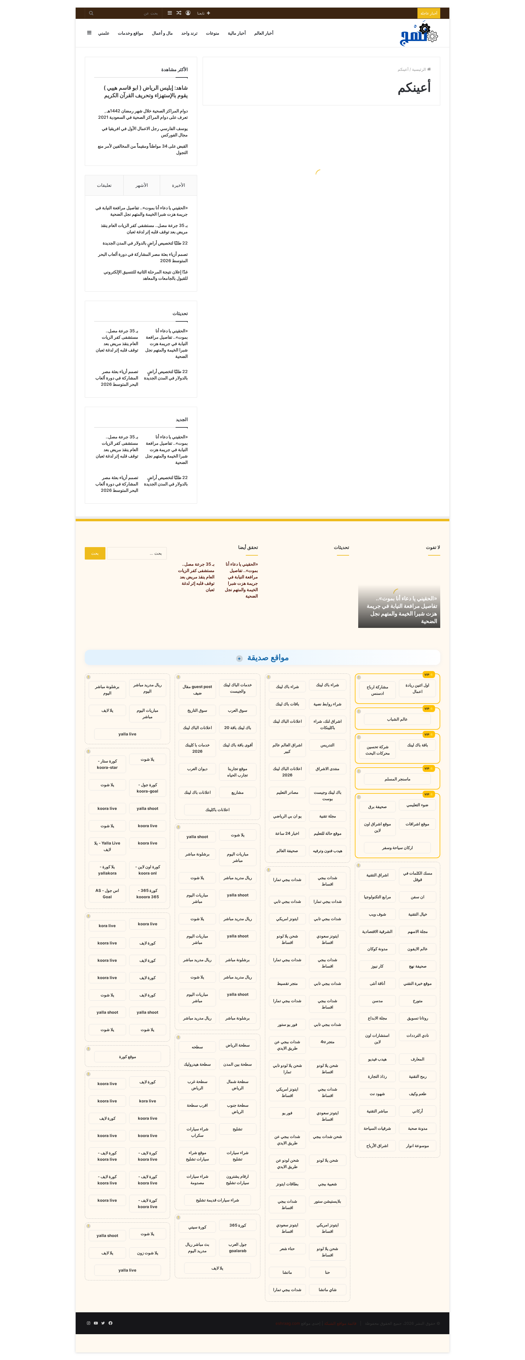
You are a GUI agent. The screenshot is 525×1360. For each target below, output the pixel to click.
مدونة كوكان (377, 948)
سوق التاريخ (197, 710)
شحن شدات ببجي (327, 1136)
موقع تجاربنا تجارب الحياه (237, 771)
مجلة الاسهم (418, 931)
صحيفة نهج (418, 966)
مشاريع (238, 792)
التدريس (328, 744)
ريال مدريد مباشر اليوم (147, 688)
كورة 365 (237, 1225)
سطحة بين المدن (237, 1064)
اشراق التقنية (377, 874)
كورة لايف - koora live (147, 1156)
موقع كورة (127, 1056)
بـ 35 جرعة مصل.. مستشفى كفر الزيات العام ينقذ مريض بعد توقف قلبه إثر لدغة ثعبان (196, 576)
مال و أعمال (162, 33)
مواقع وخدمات (130, 33)
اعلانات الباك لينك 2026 (287, 771)
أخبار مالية (237, 33)
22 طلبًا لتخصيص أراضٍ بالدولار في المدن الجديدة (145, 242)
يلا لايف (217, 1268)
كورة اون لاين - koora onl (147, 869)
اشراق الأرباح (377, 1145)
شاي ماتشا (328, 1289)
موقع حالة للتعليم (327, 833)
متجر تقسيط (287, 983)
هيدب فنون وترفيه (327, 850)
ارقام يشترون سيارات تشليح (237, 1179)
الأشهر (142, 185)
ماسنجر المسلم (397, 778)
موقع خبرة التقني (417, 983)
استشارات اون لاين (377, 1038)
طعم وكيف (417, 1093)
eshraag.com (288, 1323)
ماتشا (287, 1272)
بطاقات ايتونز (287, 1183)
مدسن (377, 1000)
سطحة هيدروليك (197, 1064)
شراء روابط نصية (327, 703)
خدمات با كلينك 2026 (197, 748)
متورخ (418, 1000)
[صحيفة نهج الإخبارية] (419, 33)
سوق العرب (237, 710)
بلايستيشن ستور (327, 1201)
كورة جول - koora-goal (147, 787)
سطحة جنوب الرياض (238, 1108)
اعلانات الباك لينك (287, 721)
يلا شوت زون (147, 1252)
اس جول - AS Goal (107, 893)
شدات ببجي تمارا (287, 879)
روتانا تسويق (417, 1018)
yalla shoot (197, 836)
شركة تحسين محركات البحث (377, 749)
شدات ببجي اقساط (327, 880)
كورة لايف (147, 942)
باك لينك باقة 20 (237, 727)
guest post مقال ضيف (197, 689)
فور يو (287, 1112)
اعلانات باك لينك (197, 792)
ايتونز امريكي (287, 918)
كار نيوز (377, 966)
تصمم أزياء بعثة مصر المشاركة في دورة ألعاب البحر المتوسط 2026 (116, 378)
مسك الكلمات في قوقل (417, 876)
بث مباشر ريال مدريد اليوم (197, 1247)
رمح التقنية (418, 1076)
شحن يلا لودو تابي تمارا (287, 1068)
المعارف (417, 1059)
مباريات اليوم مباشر (238, 857)
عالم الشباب (397, 719)
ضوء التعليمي (417, 804)
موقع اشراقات (417, 823)
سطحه (197, 1046)
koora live (107, 808)
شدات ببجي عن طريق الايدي (287, 1044)
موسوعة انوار (417, 1145)
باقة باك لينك (417, 744)
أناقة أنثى (377, 983)
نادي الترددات (418, 1035)
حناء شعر (287, 1248)
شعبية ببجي (327, 1183)
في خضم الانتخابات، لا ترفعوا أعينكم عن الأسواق (268, 190)
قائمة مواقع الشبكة (340, 1323)
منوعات (212, 33)
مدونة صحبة (417, 1128)
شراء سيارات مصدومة (197, 1179)
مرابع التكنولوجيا (377, 896)
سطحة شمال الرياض (238, 1084)
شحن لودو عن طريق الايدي (287, 1163)
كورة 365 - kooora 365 (147, 893)
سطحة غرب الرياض (197, 1084)
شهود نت (377, 1093)
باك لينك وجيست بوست (327, 795)
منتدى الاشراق (327, 768)
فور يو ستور (287, 1024)
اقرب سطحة (197, 1105)
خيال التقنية (417, 914)
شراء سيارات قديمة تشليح (217, 1199)
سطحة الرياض (238, 1045)
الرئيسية (419, 69)
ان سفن (417, 896)
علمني (103, 33)
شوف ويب (377, 914)
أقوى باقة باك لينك (238, 744)
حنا (327, 1272)
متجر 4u (328, 1041)
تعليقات (104, 185)
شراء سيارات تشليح (238, 1155)
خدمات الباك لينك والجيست (237, 688)
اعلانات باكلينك (217, 809)
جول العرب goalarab (237, 1247)
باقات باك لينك (287, 703)
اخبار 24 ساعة (287, 833)
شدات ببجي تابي (287, 901)
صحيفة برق (377, 806)
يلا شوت (238, 834)
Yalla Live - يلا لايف (107, 846)
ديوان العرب (197, 768)
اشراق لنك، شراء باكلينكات (328, 724)
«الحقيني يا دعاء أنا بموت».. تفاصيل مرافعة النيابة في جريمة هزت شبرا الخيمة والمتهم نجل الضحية (166, 343)
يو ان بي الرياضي (287, 816)
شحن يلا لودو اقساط (287, 939)
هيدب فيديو (377, 1059)
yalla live (127, 733)
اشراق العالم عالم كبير (287, 748)
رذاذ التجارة (377, 1076)
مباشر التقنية (377, 1110)
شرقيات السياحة (377, 1128)
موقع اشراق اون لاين (377, 827)
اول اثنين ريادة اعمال (417, 688)
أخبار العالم (263, 33)
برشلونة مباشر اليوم (107, 689)
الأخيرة (178, 185)
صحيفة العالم (287, 850)
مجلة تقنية (327, 816)
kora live (107, 925)
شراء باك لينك (327, 684)
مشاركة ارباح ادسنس (377, 690)
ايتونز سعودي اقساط (328, 939)
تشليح (237, 1128)
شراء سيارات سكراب (197, 1132)
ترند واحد (189, 33)
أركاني (417, 1110)
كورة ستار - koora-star (107, 764)
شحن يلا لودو (327, 1160)
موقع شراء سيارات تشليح (197, 1155)
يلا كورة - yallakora (107, 869)
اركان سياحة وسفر (397, 847)
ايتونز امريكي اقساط (287, 1092)
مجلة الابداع (377, 1018)
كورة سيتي (197, 1227)
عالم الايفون (417, 948)
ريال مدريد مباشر (238, 877)
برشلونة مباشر (197, 853)
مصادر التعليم (287, 792)
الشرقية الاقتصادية (377, 931)
